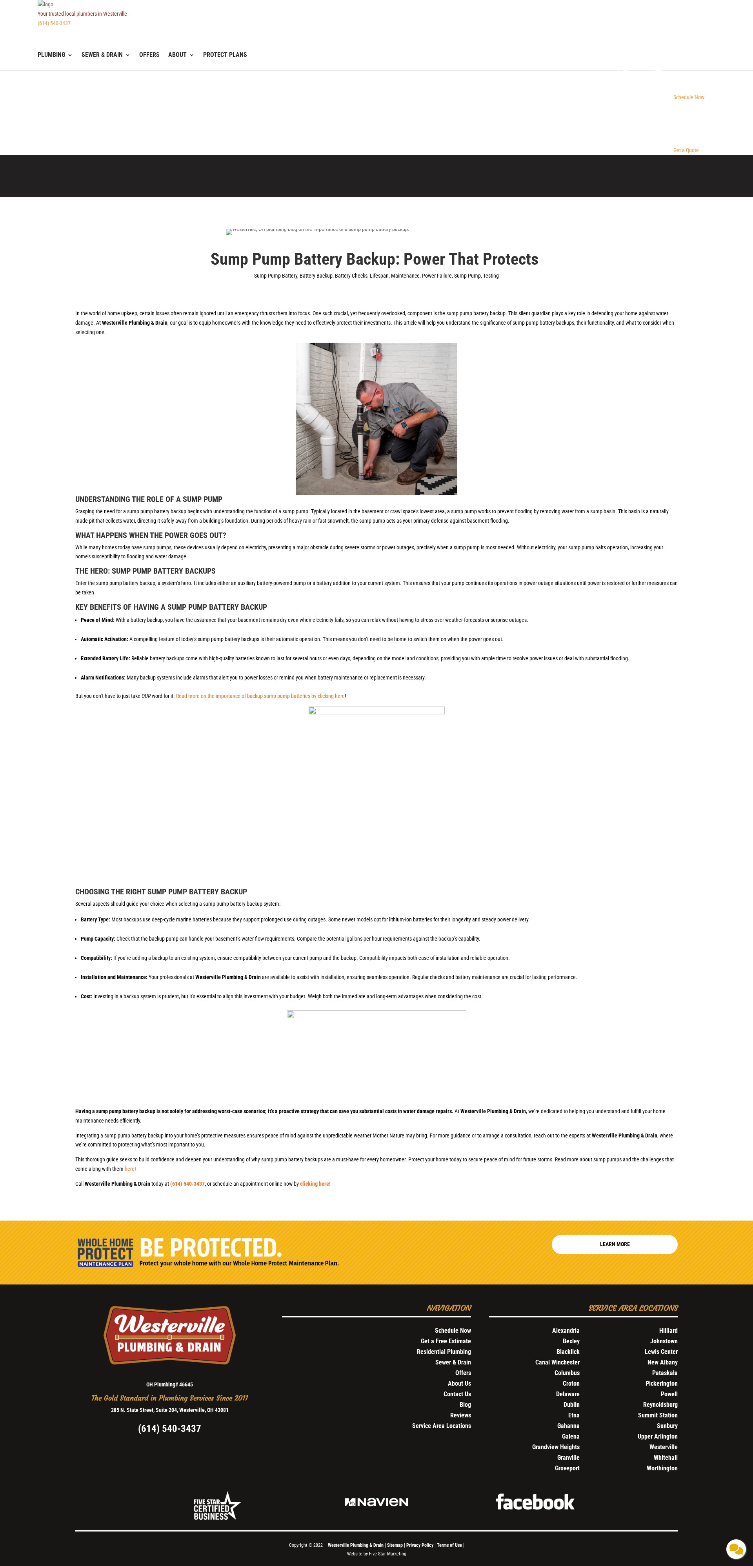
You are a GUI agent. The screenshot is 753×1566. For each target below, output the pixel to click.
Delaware (568, 1394)
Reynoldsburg (660, 1404)
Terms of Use (450, 1545)
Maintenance (405, 276)
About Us (459, 1383)
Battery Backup (316, 276)
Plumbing (51, 55)
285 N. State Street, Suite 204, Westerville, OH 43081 (170, 1410)
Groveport (567, 1468)
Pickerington (662, 1383)
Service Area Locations (441, 1426)
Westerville (663, 1447)
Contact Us (457, 1394)
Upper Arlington (658, 1436)
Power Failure (437, 276)
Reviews (460, 1415)
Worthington (662, 1468)
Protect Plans (225, 55)
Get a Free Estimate (446, 1341)
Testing (491, 276)
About (177, 55)
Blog (465, 1404)
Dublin (572, 1404)
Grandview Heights (556, 1447)
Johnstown (664, 1341)
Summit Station (658, 1415)
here (130, 1169)
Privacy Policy (419, 1545)
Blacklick (568, 1351)
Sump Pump (467, 276)
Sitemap (395, 1545)
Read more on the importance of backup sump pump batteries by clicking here (260, 696)
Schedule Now (453, 1330)
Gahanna (568, 1426)
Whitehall (666, 1457)
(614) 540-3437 (54, 23)
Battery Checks (351, 276)
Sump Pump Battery (275, 276)
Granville (568, 1457)
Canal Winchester (557, 1362)
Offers (149, 55)
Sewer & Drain (102, 55)
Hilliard (668, 1330)
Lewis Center (661, 1351)
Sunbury (667, 1426)
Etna (574, 1415)
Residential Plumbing (444, 1351)
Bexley (571, 1341)
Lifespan (379, 276)
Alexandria (566, 1330)
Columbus (567, 1373)
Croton (571, 1383)
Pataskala (665, 1373)
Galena (571, 1436)
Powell (669, 1394)
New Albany (663, 1362)
